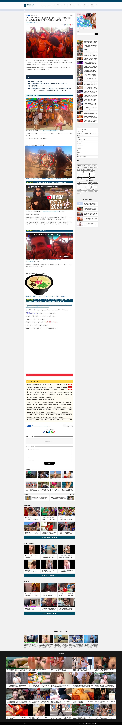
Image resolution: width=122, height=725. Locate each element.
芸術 (93, 189)
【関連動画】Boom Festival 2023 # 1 (40, 86)
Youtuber (80, 171)
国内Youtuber (80, 141)
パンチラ (93, 178)
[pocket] (70, 25)
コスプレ (93, 173)
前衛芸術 (95, 182)
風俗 (79, 193)
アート (86, 173)
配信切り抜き (79, 152)
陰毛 (85, 191)
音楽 (78, 154)
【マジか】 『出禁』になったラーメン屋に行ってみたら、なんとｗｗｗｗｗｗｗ (47, 296)
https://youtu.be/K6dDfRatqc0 (51, 130)
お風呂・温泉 (79, 137)
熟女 (83, 187)
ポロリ (79, 180)
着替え (94, 187)
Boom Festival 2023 (36, 81)
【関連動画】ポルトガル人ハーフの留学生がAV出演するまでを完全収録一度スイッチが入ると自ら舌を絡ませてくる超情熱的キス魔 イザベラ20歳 (50, 89)
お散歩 (86, 171)
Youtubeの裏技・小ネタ (82, 129)
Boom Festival (34, 22)
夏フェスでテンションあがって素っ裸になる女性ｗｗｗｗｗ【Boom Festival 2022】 (48, 178)
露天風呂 (91, 191)
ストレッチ (86, 176)
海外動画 (27, 15)
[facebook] (64, 25)
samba (83, 169)
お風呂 (91, 171)
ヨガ (92, 180)
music (95, 167)
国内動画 (79, 143)
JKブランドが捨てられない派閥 (85, 167)
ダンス (92, 176)
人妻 (85, 182)
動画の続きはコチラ (31, 374)
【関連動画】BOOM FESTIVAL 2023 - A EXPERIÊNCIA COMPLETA (48, 83)
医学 (79, 184)
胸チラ (79, 189)
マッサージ (86, 180)
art (84, 165)
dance (89, 165)
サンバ (79, 176)
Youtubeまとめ (80, 131)
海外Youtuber (80, 145)
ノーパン (80, 178)
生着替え (89, 187)
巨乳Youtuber (86, 184)
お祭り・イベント (80, 135)
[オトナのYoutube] (29, 5)
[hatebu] (67, 25)
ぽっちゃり (80, 173)
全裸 (90, 182)
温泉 (79, 187)
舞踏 (89, 189)
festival (28, 22)
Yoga (93, 169)
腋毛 (84, 189)
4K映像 (79, 165)
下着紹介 (80, 182)
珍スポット (79, 150)
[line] (69, 25)
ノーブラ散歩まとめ (81, 139)
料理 (92, 184)
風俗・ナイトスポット (81, 156)
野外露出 (80, 191)
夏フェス (40, 22)
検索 (78, 31)
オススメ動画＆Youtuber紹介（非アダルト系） (86, 133)
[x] (65, 25)
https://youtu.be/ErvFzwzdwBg (51, 211)
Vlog (89, 169)
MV (79, 169)
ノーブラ (86, 178)
